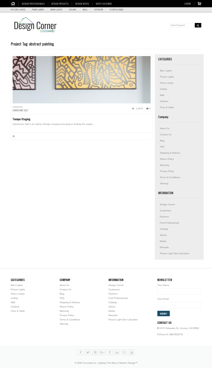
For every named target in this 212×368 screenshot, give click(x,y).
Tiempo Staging (21, 119)
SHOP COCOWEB (104, 3)
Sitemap (164, 183)
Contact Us (165, 134)
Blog (162, 140)
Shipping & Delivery (170, 153)
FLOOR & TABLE (117, 9)
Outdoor (164, 101)
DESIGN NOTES (82, 3)
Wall (162, 95)
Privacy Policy (167, 171)
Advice (163, 235)
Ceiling (163, 89)
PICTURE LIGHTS (18, 9)
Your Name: (163, 285)
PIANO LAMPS (38, 9)
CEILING (72, 9)
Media (163, 241)
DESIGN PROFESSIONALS (33, 3)
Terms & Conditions (170, 177)
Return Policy (167, 159)
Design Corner (167, 204)
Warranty (164, 165)
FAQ (162, 146)
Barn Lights (166, 70)
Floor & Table (167, 107)
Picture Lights (167, 76)
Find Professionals (169, 222)
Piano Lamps (167, 83)
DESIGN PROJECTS (60, 3)
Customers (165, 210)
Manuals (164, 247)
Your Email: (163, 299)
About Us (164, 128)
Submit (163, 313)
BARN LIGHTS (56, 9)
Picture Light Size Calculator (174, 253)
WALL (85, 9)
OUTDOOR (98, 9)
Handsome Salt (20, 110)
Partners (164, 216)
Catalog (164, 229)
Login (188, 3)
